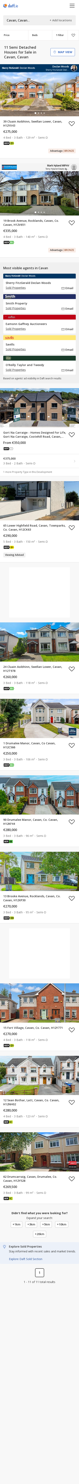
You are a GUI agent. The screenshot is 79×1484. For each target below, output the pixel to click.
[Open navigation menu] (72, 5)
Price (7, 35)
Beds (35, 35)
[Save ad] (72, 124)
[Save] (73, 35)
